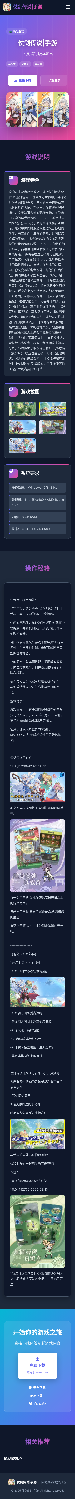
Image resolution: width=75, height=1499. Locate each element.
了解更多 (54, 80)
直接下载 (25, 80)
